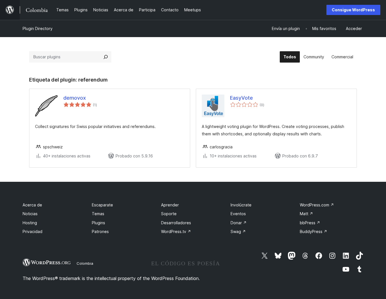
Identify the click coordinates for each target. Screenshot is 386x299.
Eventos (238, 213)
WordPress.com (317, 204)
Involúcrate (241, 204)
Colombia (85, 263)
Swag (238, 231)
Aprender (170, 204)
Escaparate (102, 204)
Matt (306, 213)
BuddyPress (313, 231)
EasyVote (241, 98)
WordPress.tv (176, 231)
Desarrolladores (176, 222)
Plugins (98, 222)
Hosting (30, 222)
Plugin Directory (38, 28)
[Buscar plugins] (105, 57)
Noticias (30, 213)
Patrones (100, 231)
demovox (74, 98)
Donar (239, 222)
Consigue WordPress (353, 9)
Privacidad (32, 231)
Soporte (169, 213)
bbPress (310, 222)
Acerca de (32, 204)
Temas (98, 213)
